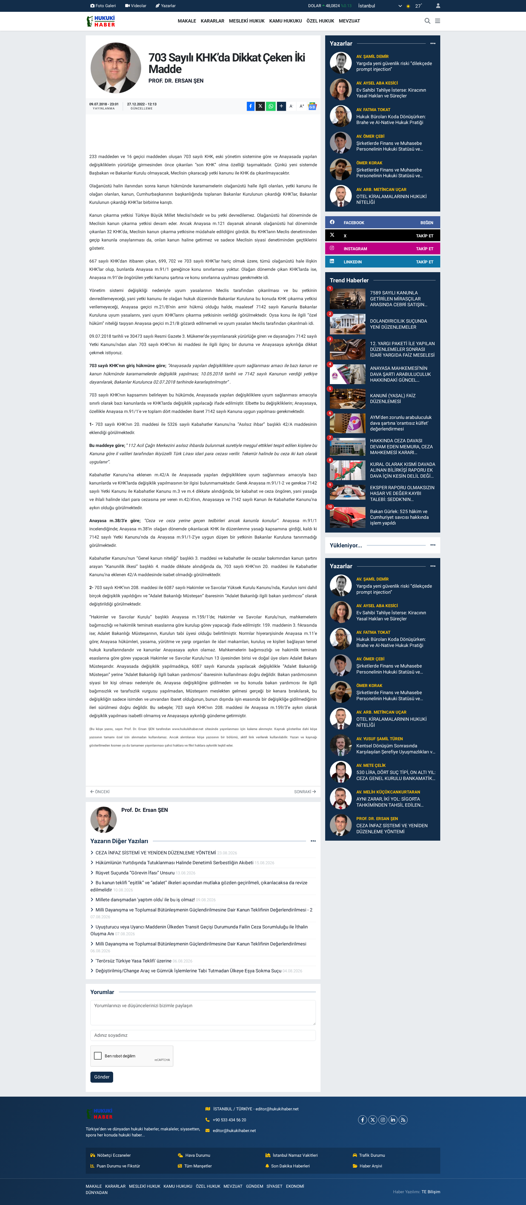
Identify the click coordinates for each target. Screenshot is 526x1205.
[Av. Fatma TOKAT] (341, 116)
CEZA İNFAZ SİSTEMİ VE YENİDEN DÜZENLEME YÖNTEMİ (156, 852)
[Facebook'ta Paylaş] (251, 106)
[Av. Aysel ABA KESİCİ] (341, 89)
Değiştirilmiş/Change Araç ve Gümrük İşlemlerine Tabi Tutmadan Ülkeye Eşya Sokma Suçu (189, 970)
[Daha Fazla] (281, 106)
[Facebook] (362, 1119)
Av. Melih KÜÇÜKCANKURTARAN (388, 792)
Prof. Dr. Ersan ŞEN (176, 80)
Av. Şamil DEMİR (372, 56)
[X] (372, 1119)
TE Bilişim (431, 1191)
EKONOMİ (295, 1186)
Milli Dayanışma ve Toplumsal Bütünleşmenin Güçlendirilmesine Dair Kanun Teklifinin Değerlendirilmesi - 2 (204, 910)
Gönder (102, 1077)
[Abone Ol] (312, 106)
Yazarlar (168, 5)
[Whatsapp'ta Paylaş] (271, 106)
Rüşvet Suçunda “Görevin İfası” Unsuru (136, 872)
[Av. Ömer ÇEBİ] (341, 142)
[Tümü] (433, 43)
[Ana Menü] (437, 21)
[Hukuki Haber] (101, 21)
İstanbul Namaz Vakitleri (295, 1155)
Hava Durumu (197, 1155)
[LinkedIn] (393, 1119)
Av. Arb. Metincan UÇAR (381, 189)
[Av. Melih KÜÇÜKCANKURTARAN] (341, 798)
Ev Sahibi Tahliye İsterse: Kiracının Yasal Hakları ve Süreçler (391, 92)
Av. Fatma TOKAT (373, 109)
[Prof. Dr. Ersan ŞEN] (116, 67)
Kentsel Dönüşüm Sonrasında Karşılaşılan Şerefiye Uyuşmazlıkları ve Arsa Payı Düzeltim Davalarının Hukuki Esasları (395, 749)
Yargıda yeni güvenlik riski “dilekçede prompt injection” (394, 66)
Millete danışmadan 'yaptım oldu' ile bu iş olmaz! (146, 899)
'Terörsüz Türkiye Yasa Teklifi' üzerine (134, 961)
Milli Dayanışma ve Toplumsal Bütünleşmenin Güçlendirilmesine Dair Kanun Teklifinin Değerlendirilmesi (201, 944)
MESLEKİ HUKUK (247, 21)
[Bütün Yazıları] (313, 841)
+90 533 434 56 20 (229, 1119)
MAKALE (187, 21)
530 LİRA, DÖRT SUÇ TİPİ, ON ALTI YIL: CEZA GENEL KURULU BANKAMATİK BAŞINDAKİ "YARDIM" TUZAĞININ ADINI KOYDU (396, 775)
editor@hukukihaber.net (234, 1130)
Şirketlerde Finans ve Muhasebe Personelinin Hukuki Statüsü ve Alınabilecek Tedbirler (389, 146)
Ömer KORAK (369, 163)
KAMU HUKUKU (285, 21)
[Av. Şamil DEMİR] (341, 62)
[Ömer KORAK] (341, 169)
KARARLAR (212, 21)
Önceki (102, 791)
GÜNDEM (254, 1186)
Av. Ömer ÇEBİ (370, 136)
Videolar (138, 5)
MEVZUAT (349, 21)
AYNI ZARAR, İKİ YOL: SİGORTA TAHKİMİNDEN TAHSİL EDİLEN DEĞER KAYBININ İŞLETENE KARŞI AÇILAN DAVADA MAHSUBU (392, 802)
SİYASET (274, 1186)
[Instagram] (382, 1119)
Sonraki (303, 791)
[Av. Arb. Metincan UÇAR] (341, 195)
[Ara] (427, 21)
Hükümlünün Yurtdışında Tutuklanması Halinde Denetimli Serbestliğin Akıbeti (175, 862)
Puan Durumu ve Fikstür (118, 1166)
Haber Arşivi (371, 1166)
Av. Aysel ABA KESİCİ (377, 83)
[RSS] (403, 1119)
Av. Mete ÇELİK (371, 765)
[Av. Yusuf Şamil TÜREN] (341, 745)
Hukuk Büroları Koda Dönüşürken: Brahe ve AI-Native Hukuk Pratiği (391, 119)
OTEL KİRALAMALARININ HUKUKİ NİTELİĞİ (391, 199)
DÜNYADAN (97, 1192)
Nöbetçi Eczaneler (114, 1155)
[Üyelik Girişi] (435, 6)
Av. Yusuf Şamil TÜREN (379, 738)
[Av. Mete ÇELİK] (341, 771)
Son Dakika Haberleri (290, 1166)
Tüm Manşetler (198, 1166)
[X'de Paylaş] (260, 106)
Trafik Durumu (372, 1155)
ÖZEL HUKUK (320, 21)
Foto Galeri (106, 5)
